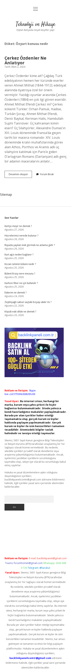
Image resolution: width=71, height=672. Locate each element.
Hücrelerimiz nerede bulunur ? (21, 235)
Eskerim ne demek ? (15, 292)
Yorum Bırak (47, 174)
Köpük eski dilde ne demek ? (20, 311)
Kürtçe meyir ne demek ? (18, 226)
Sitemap (6, 194)
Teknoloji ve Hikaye (35, 24)
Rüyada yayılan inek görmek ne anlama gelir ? (30, 245)
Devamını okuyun (20, 175)
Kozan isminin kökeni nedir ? (20, 264)
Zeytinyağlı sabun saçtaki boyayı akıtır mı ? (28, 302)
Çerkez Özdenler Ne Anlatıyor (25, 60)
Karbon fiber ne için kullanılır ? (21, 283)
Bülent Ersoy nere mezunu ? (20, 273)
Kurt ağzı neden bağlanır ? (19, 254)
